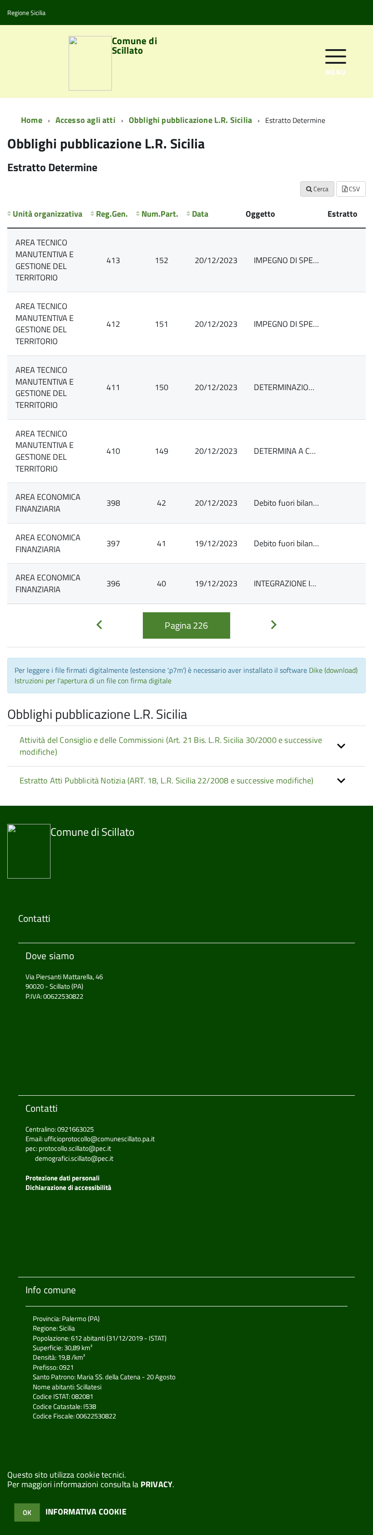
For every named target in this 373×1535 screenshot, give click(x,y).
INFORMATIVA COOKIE (85, 1511)
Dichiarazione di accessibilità (68, 1187)
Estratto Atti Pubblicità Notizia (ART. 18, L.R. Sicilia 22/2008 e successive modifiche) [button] (167, 780)
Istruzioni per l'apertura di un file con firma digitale (93, 680)
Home (31, 120)
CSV (354, 188)
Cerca (320, 188)
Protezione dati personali (62, 1178)
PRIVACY (156, 1484)
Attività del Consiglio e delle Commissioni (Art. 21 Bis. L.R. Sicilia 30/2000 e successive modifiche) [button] (171, 746)
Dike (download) (333, 670)
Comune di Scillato (134, 46)
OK (27, 1512)
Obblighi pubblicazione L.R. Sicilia (190, 120)
